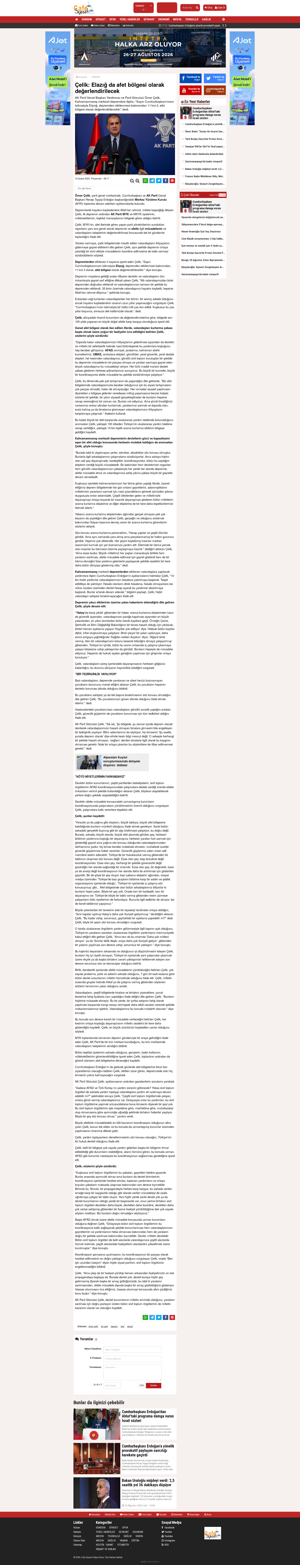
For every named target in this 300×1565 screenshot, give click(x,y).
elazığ (130, 1326)
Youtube (168, 1536)
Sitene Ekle (79, 1540)
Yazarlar (162, 1514)
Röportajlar (194, 1514)
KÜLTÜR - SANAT (104, 1544)
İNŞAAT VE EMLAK (106, 1549)
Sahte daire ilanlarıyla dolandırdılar (202, 154)
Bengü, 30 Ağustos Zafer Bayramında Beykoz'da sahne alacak (203, 260)
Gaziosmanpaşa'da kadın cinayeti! (201, 161)
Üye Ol (221, 7)
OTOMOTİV (123, 1544)
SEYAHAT (149, 19)
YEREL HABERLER (130, 19)
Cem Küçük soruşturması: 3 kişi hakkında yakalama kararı (203, 238)
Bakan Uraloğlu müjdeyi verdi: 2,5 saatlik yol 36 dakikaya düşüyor (203, 169)
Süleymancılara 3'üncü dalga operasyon (203, 224)
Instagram (169, 1540)
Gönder (153, 1385)
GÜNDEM (87, 19)
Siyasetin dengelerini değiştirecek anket (203, 217)
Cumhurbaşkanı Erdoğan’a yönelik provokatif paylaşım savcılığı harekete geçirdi (203, 124)
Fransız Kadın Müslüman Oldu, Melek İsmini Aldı (203, 176)
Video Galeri (99, 25)
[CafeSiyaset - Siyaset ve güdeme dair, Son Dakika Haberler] (83, 15)
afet (122, 1326)
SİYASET (101, 19)
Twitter (168, 1531)
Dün (216, 195)
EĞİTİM (135, 1540)
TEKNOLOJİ (191, 19)
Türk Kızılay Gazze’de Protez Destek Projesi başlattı (203, 139)
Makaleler (115, 25)
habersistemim (153, 1561)
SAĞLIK (206, 19)
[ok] (197, 7)
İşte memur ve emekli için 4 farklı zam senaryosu (203, 245)
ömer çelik (93, 1326)
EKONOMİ (163, 19)
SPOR (112, 19)
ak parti (104, 1326)
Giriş (209, 7)
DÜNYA (139, 1536)
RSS (166, 1544)
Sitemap (77, 1544)
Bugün (212, 195)
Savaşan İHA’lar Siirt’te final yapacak (203, 146)
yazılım (143, 1561)
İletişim (77, 1536)
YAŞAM (124, 1540)
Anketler (129, 25)
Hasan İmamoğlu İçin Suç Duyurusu (201, 231)
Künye (76, 1527)
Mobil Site (110, 1514)
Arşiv (208, 1514)
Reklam (77, 1531)
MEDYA (177, 19)
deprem (114, 1326)
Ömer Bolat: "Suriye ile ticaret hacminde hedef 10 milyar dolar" (196, 25)
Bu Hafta (222, 195)
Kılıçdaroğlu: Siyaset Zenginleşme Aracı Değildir (203, 184)
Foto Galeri (83, 25)
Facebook (169, 1527)
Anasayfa (82, 77)
